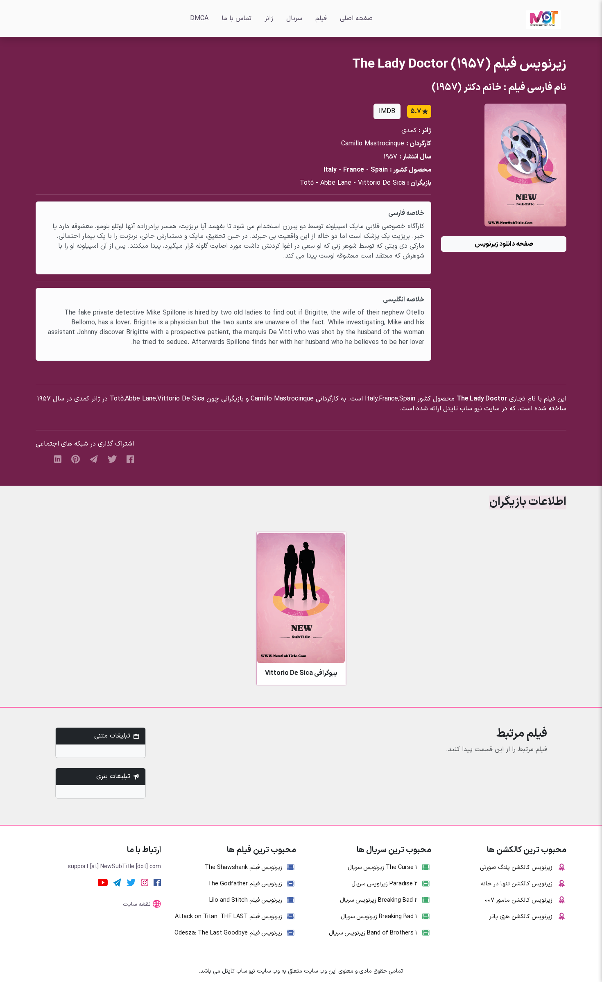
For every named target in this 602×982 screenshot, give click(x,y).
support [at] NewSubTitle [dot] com (114, 866)
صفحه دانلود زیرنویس (504, 244)
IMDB (387, 111)
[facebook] (130, 458)
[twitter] (112, 458)
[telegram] (94, 458)
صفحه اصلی (356, 18)
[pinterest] (75, 458)
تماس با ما (236, 18)
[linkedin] (57, 458)
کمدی (408, 131)
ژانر (269, 18)
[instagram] (144, 882)
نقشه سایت (137, 904)
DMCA (199, 18)
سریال (294, 18)
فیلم (321, 18)
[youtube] (103, 882)
